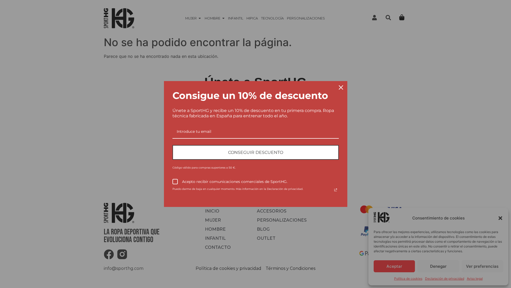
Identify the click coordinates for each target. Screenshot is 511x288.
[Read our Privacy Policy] (335, 190)
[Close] (341, 87)
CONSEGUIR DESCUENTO (255, 152)
